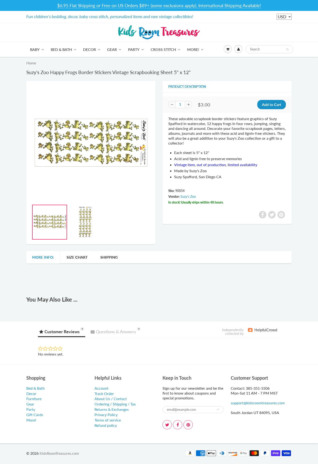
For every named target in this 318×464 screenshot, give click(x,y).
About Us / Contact (111, 398)
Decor (89, 49)
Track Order (104, 393)
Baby (35, 49)
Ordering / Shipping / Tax (115, 404)
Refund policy (106, 425)
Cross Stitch (163, 49)
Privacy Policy (106, 414)
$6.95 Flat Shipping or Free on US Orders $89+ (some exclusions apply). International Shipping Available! (159, 5)
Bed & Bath (61, 49)
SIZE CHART (77, 257)
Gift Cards (34, 414)
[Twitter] (167, 424)
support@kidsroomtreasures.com (258, 403)
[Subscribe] (218, 409)
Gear (112, 49)
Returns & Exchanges (112, 409)
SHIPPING (109, 257)
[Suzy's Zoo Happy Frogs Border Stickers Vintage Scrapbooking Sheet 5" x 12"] (91, 144)
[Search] (287, 49)
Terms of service (108, 420)
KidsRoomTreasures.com (59, 453)
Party (133, 49)
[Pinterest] (188, 424)
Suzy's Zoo (188, 196)
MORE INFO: (43, 257)
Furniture (33, 398)
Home (31, 63)
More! (193, 49)
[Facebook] (177, 424)
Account (101, 388)
